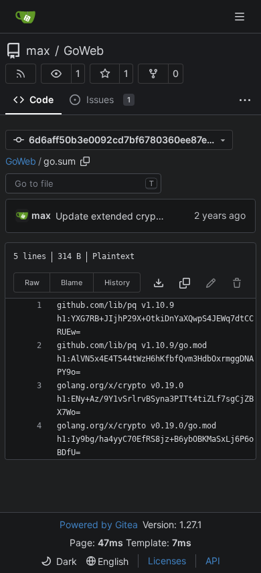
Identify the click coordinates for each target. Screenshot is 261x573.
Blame (71, 282)
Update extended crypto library (125, 216)
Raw (32, 282)
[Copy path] (85, 161)
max (38, 51)
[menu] (59, 561)
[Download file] (158, 283)
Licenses (167, 560)
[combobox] (83, 183)
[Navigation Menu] (241, 16)
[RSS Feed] (20, 74)
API (212, 560)
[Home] (25, 17)
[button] (56, 74)
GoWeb (84, 51)
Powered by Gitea (99, 524)
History (117, 282)
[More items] (245, 100)
